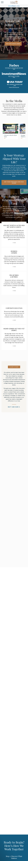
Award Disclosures (14, 87)
